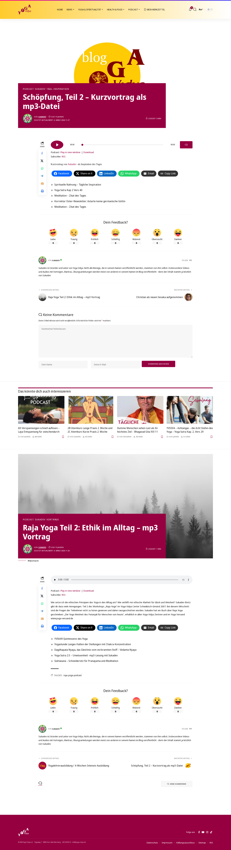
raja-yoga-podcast (72, 675)
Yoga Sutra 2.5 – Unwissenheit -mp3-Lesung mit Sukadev (86, 655)
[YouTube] (203, 832)
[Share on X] (42, 161)
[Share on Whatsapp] (42, 168)
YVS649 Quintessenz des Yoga (71, 638)
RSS (64, 156)
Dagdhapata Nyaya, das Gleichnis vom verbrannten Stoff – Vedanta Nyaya (95, 649)
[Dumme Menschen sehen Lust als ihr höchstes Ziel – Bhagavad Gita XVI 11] (140, 410)
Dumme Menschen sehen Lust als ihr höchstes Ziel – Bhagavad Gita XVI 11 (137, 429)
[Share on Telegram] (42, 176)
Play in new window (70, 152)
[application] (121, 144)
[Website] (190, 260)
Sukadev (40, 89)
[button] (194, 9)
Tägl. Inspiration (58, 89)
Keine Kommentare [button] (178, 784)
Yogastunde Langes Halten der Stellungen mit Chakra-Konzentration (92, 644)
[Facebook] (199, 832)
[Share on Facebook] (42, 153)
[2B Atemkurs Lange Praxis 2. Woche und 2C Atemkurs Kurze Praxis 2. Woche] (91, 410)
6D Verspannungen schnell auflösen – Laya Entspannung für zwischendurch (39, 429)
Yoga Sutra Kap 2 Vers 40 (68, 190)
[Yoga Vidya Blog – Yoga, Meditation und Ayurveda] (23, 832)
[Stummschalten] (186, 144)
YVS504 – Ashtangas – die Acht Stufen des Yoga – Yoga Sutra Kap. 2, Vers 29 (190, 429)
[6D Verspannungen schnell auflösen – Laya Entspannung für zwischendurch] (41, 410)
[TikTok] (211, 832)
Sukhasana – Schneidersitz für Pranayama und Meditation (86, 661)
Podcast (28, 89)
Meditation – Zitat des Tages (70, 195)
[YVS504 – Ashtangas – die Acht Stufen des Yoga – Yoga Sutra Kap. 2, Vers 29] (190, 410)
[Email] (42, 183)
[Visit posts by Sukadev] (27, 118)
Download (88, 152)
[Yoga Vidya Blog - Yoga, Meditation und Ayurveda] (24, 9)
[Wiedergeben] (57, 145)
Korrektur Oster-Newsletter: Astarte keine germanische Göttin (89, 201)
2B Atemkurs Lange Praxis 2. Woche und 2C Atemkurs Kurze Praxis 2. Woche (90, 429)
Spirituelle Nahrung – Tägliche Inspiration (77, 184)
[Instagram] (207, 832)
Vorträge (53, 519)
